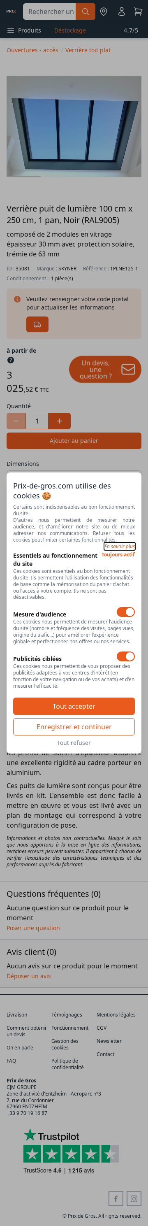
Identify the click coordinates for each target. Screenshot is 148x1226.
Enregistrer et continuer (74, 726)
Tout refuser (74, 743)
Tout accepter (74, 706)
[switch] (126, 612)
